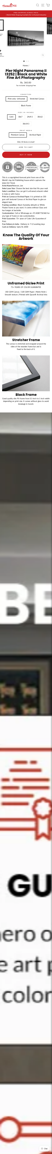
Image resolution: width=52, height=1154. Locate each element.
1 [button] (24, 61)
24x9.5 (30, 117)
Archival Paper (35, 135)
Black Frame (26, 106)
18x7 (20, 117)
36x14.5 (26, 124)
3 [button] (28, 61)
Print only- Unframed (16, 99)
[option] (26, 14)
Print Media (26, 130)
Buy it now (26, 155)
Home (25, 66)
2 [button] (26, 61)
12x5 (11, 117)
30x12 (40, 117)
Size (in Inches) (26, 112)
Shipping (29, 85)
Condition (26, 94)
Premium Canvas (18, 135)
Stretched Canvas (37, 99)
